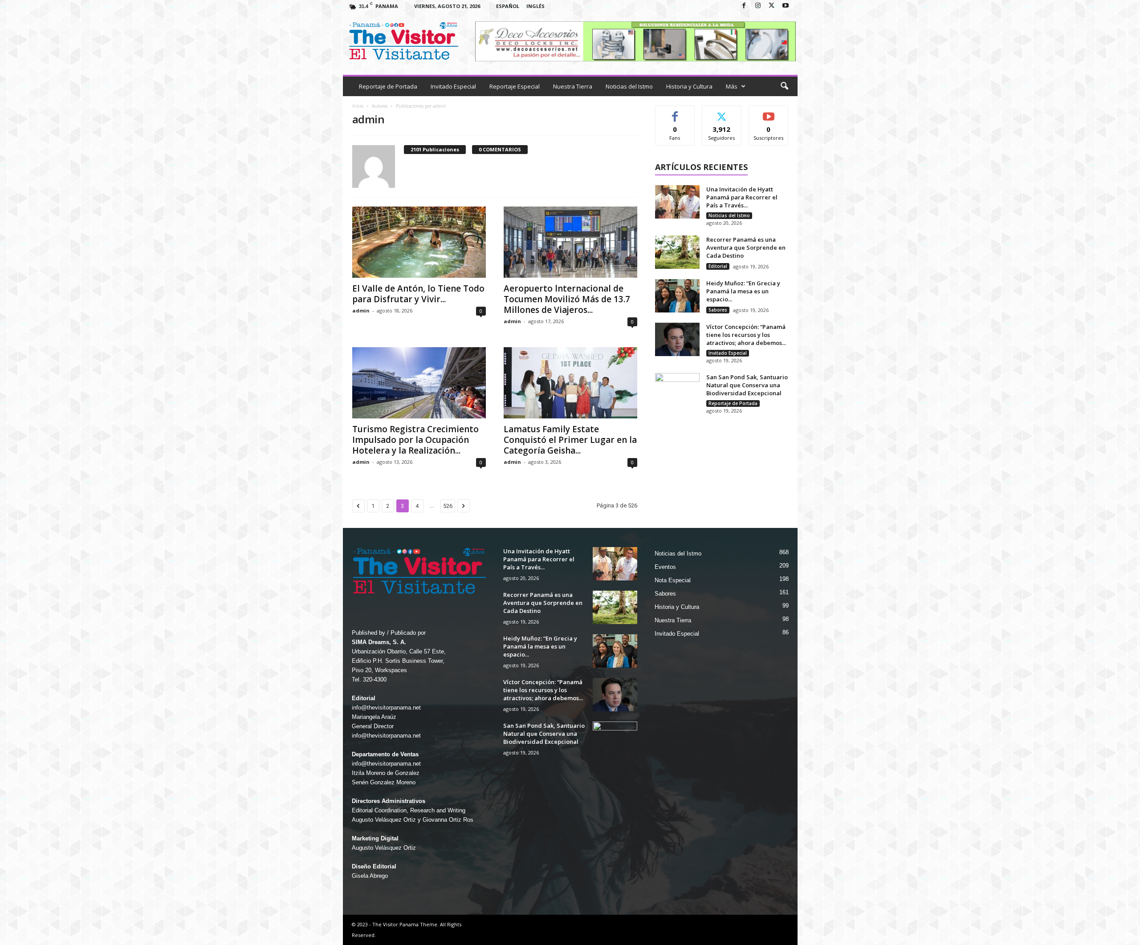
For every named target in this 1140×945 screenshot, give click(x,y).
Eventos (665, 567)
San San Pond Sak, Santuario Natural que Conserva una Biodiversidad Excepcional (747, 385)
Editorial (717, 266)
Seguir (721, 112)
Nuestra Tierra (572, 86)
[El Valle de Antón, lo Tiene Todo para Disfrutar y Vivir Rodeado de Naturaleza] (419, 242)
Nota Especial (673, 580)
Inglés (535, 6)
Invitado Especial (453, 86)
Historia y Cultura (689, 86)
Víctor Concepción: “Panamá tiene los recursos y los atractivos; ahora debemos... (746, 335)
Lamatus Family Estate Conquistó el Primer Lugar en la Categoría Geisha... (570, 439)
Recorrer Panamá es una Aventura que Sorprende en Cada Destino (746, 247)
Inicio (357, 106)
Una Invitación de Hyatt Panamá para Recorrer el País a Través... (742, 197)
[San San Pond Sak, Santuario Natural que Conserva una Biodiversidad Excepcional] (677, 389)
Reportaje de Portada (388, 86)
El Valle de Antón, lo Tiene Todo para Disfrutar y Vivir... (418, 294)
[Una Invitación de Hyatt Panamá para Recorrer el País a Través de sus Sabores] (677, 202)
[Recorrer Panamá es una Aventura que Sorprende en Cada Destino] (677, 252)
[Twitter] (771, 6)
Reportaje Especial (514, 86)
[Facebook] (744, 6)
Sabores (717, 310)
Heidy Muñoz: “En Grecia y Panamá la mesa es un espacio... (743, 291)
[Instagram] (758, 6)
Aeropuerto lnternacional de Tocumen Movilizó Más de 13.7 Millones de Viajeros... (567, 299)
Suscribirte (769, 112)
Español (507, 6)
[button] (784, 86)
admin (361, 310)
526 (447, 506)
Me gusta (674, 112)
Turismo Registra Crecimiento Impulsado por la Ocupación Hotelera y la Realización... (415, 439)
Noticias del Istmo (629, 86)
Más (731, 86)
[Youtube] (785, 6)
